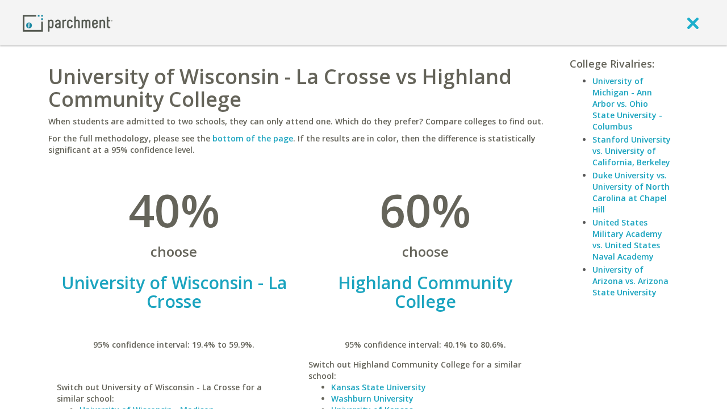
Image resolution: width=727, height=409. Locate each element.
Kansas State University (378, 387)
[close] (693, 23)
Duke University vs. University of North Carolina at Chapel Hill (631, 192)
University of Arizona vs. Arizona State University (630, 281)
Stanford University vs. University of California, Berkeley (631, 151)
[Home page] (67, 22)
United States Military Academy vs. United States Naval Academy (627, 239)
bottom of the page (252, 138)
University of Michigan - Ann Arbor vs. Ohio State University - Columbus (627, 104)
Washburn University (372, 398)
